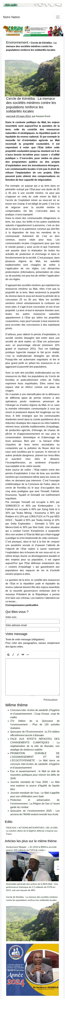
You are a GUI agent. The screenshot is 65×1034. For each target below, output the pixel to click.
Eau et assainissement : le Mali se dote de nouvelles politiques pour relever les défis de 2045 (35, 775)
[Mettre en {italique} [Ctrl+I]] (13, 655)
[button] (10, 970)
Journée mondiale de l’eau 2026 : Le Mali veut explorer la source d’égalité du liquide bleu (35, 785)
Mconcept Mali (52, 1004)
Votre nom (10, 617)
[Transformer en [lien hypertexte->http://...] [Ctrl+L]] (18, 655)
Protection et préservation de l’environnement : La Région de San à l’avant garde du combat (35, 803)
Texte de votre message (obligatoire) (24, 639)
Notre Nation (11, 17)
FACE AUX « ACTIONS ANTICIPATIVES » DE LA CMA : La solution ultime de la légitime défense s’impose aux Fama (32, 830)
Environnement (17, 42)
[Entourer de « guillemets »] (27, 655)
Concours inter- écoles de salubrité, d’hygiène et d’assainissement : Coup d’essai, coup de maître (35, 714)
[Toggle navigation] (58, 17)
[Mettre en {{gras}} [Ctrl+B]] (8, 655)
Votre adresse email (16, 625)
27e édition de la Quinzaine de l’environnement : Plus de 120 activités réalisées (35, 724)
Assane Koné (43, 116)
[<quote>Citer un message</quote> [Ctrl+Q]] (22, 655)
